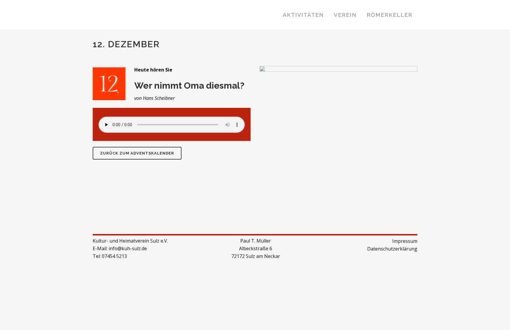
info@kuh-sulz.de (128, 248)
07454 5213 (114, 256)
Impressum (404, 241)
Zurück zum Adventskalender (137, 153)
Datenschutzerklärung (392, 249)
